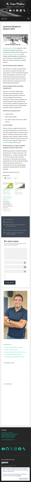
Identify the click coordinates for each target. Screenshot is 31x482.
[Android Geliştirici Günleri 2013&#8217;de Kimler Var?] (9, 204)
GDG (16, 224)
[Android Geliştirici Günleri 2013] (8, 185)
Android (8, 222)
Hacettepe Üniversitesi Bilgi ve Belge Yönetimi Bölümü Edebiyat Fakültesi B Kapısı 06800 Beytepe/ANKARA (9, 435)
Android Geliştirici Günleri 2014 (12, 27)
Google (19, 224)
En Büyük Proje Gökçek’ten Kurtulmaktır (16, 230)
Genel (12, 222)
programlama (12, 226)
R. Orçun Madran (15, 4)
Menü (5, 19)
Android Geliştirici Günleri (10, 48)
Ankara (12, 224)
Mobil (23, 224)
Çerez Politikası (17, 475)
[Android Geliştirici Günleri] (20, 185)
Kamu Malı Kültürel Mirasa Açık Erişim (13, 354)
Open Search (28, 18)
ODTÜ (7, 226)
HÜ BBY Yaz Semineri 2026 (11, 349)
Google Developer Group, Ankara (12, 54)
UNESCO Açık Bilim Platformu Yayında (14, 347)
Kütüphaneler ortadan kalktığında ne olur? (14, 356)
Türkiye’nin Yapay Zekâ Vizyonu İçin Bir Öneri (15, 352)
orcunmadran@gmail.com (8, 439)
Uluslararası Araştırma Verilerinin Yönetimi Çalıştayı (14, 233)
